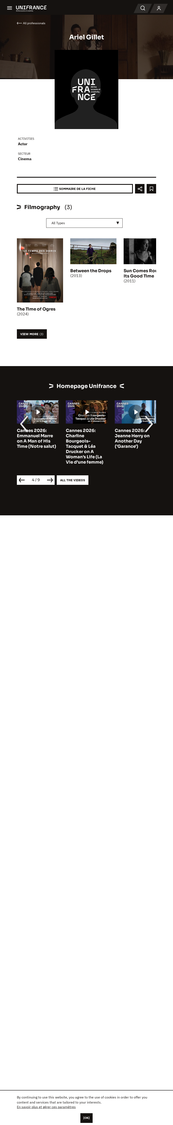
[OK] (86, 1118)
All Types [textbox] (58, 223)
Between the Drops (90, 270)
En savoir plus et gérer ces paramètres (46, 1107)
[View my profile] (159, 8)
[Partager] (140, 188)
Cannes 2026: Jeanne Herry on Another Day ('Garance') (132, 438)
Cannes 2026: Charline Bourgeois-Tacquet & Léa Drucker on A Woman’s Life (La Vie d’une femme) (84, 446)
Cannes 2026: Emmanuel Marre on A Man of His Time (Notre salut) (36, 438)
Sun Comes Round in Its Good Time (146, 273)
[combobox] (84, 223)
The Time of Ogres (36, 309)
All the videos (72, 480)
